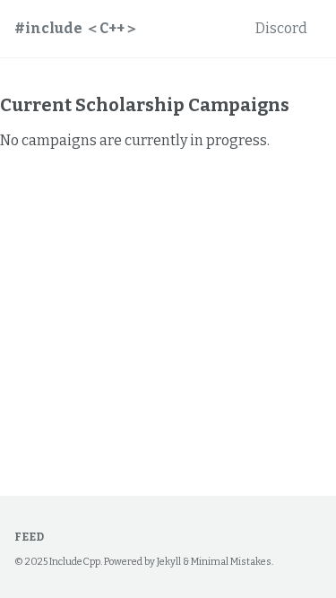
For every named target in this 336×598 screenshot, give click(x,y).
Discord (281, 28)
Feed (29, 537)
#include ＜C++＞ (76, 28)
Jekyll (169, 562)
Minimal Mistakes (231, 562)
